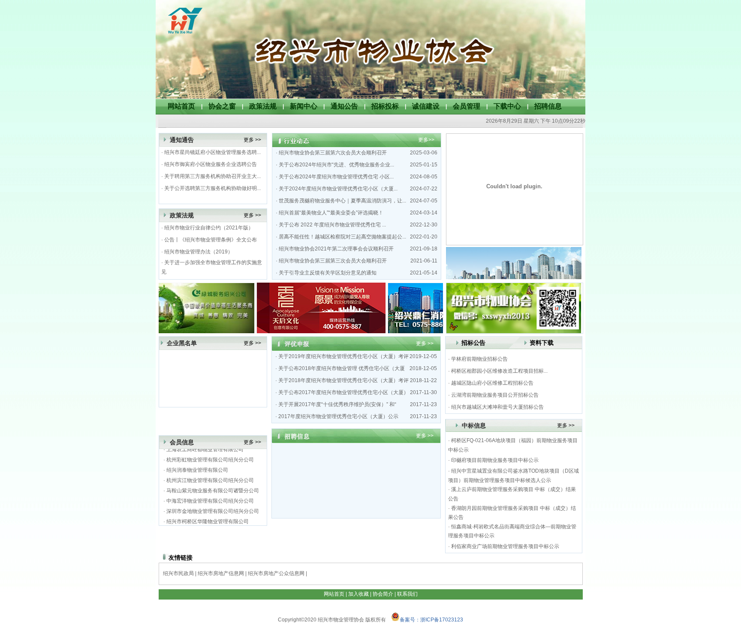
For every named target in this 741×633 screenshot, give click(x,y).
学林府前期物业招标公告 (479, 359)
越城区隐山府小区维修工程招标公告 (492, 383)
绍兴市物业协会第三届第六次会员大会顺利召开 (333, 153)
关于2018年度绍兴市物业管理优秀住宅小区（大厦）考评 (343, 380)
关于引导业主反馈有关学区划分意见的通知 (328, 273)
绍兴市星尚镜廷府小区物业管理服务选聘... (212, 152)
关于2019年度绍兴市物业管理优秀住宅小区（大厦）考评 (343, 356)
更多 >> (252, 140)
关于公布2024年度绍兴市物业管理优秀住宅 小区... (336, 177)
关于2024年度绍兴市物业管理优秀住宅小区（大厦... (338, 189)
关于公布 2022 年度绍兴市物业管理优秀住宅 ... (332, 225)
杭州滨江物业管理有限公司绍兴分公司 (210, 477)
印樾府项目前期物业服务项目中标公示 (495, 460)
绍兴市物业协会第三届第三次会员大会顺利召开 (333, 261)
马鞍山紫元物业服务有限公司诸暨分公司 (212, 487)
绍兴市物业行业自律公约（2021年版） (208, 228)
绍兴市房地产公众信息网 (276, 573)
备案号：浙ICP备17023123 (431, 620)
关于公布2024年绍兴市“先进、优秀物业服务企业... (336, 165)
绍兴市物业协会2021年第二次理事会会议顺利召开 (336, 249)
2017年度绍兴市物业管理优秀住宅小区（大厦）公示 (338, 416)
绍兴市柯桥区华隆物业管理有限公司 (207, 518)
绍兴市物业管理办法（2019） (198, 252)
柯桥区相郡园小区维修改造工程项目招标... (499, 371)
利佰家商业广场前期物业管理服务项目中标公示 (505, 546)
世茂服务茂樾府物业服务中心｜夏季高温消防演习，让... (342, 201)
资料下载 (542, 342)
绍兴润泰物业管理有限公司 (197, 467)
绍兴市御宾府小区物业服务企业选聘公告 (210, 164)
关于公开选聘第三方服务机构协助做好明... (212, 188)
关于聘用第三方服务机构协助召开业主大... (212, 176)
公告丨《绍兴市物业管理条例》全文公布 (210, 240)
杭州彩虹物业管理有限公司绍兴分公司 (210, 456)
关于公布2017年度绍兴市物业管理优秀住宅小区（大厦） (343, 392)
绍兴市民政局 (178, 573)
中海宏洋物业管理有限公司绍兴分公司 (210, 497)
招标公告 (473, 342)
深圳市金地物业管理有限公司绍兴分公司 (212, 508)
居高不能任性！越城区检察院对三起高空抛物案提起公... (342, 237)
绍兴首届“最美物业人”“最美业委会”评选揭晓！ (331, 213)
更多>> (426, 140)
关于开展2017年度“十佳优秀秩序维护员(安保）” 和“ (337, 404)
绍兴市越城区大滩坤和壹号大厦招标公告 (497, 407)
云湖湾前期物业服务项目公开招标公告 (495, 395)
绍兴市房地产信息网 (221, 573)
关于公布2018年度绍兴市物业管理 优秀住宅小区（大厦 (341, 368)
